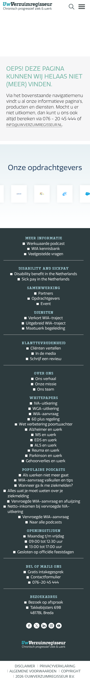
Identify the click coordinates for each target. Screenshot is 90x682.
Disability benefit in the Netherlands (45, 273)
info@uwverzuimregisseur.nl (34, 125)
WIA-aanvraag (45, 413)
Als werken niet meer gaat (46, 475)
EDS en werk (45, 440)
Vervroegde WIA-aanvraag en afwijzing (45, 501)
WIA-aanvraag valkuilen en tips (45, 480)
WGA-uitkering (46, 408)
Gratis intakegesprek (45, 572)
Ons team (45, 389)
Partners (45, 293)
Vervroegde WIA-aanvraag (45, 516)
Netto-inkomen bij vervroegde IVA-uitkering (39, 509)
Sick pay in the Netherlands (45, 279)
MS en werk (45, 434)
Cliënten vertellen (45, 348)
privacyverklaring (57, 666)
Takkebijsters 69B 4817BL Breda (45, 610)
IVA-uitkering (45, 403)
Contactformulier (46, 577)
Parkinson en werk (45, 455)
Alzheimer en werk (45, 429)
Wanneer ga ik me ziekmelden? (45, 485)
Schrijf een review (45, 358)
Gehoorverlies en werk (45, 460)
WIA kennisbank (45, 248)
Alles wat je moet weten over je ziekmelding (35, 493)
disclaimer (25, 666)
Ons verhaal (45, 378)
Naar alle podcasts (46, 522)
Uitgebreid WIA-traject (46, 323)
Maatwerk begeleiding (45, 328)
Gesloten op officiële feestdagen (45, 552)
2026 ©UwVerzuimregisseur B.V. (45, 676)
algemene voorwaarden (33, 671)
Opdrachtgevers (46, 298)
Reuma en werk (45, 450)
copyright (71, 671)
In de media (46, 353)
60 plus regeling (46, 419)
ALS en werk (46, 445)
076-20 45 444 (45, 582)
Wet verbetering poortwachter (45, 424)
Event (46, 303)
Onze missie (45, 384)
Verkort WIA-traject (45, 318)
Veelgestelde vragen (45, 254)
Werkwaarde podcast (46, 243)
